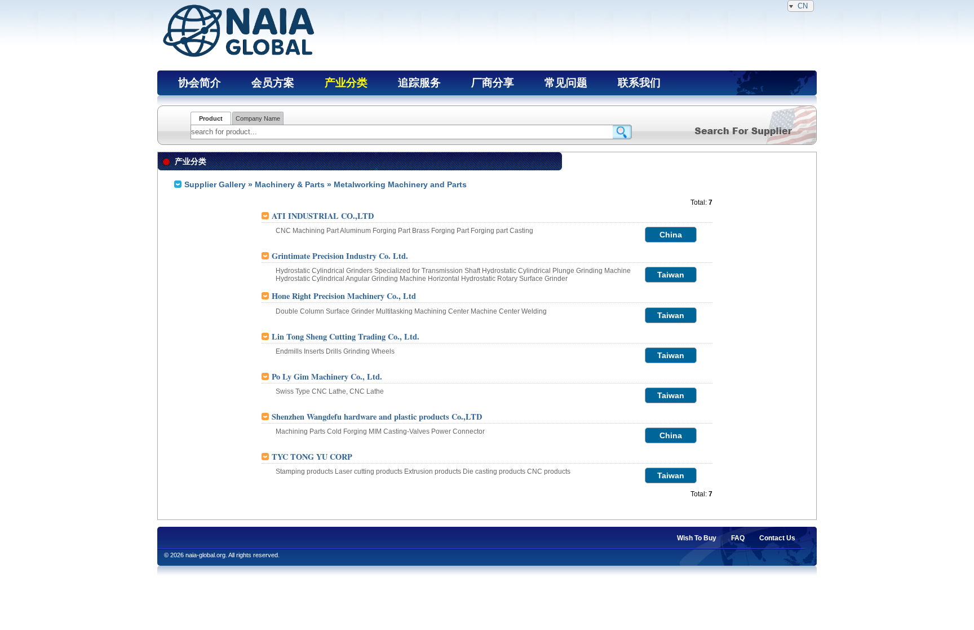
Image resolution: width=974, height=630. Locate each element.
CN (802, 6)
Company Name (258, 118)
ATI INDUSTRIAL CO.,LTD (323, 216)
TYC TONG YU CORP (312, 456)
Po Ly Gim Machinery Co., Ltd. (327, 376)
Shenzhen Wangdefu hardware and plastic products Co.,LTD (377, 416)
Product (211, 118)
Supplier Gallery (215, 184)
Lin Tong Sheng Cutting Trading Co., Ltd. (345, 336)
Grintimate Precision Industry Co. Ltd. (340, 256)
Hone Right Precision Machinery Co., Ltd (344, 296)
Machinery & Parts (290, 184)
